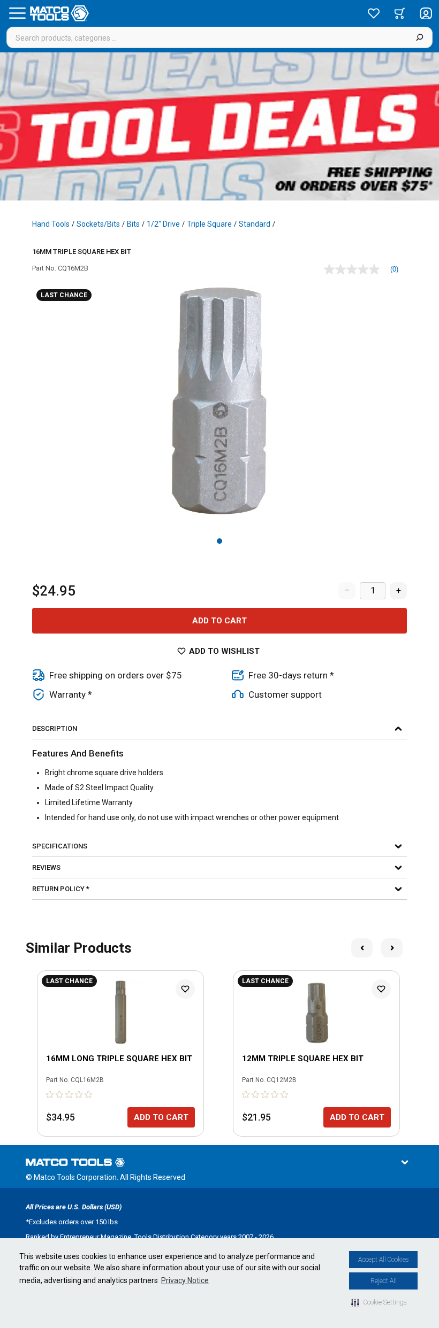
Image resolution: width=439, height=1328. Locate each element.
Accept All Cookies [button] (383, 1259)
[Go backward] (362, 948)
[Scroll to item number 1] (219, 541)
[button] (378, 1302)
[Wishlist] (373, 13)
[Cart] (399, 13)
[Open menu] (17, 13)
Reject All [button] (383, 1281)
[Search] (419, 37)
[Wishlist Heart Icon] (185, 989)
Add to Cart (219, 621)
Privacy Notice (185, 1280)
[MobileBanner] (219, 126)
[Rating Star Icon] (50, 1094)
